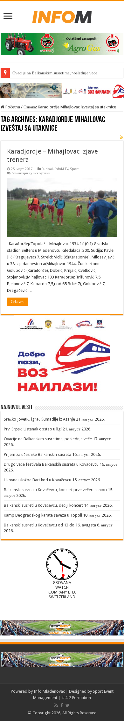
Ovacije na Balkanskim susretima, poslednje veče (54, 73)
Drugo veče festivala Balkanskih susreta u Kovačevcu (51, 464)
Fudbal (47, 169)
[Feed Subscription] (121, 137)
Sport (74, 169)
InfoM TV (61, 169)
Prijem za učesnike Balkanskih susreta (37, 454)
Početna (12, 107)
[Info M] (62, 15)
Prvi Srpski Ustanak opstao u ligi (33, 429)
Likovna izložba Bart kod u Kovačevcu (37, 479)
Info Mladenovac (49, 691)
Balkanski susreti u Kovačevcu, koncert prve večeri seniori (55, 489)
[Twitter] (67, 705)
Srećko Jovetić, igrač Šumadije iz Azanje (39, 419)
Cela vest (17, 301)
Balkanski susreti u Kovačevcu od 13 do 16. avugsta (50, 525)
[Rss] (56, 705)
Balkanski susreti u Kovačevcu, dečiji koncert (43, 505)
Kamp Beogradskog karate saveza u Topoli (43, 515)
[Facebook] (62, 705)
